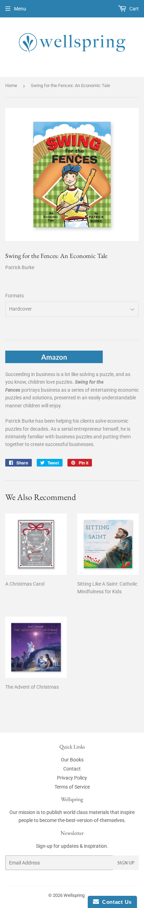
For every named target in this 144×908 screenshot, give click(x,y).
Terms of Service (72, 787)
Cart (133, 8)
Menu (20, 8)
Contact (72, 769)
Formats (14, 295)
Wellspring (74, 895)
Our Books (72, 759)
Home (11, 85)
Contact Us (115, 902)
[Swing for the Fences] (54, 361)
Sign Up (125, 863)
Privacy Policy (72, 778)
